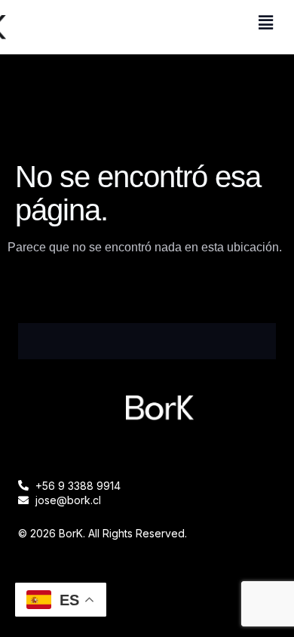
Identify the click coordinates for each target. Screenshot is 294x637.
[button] (266, 22)
